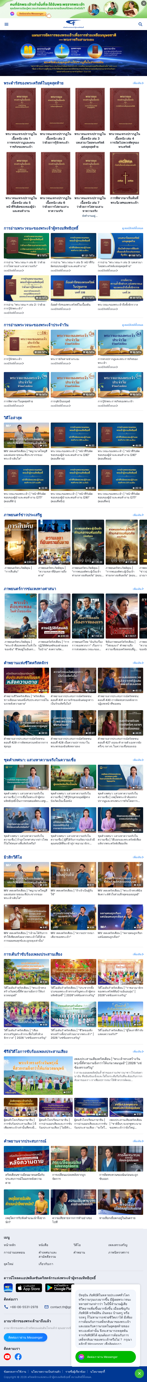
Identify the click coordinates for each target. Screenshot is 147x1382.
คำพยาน (79, 1252)
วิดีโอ (77, 1245)
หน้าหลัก (10, 1245)
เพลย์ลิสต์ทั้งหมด (13, 270)
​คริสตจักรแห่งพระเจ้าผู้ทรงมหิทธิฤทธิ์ (49, 1377)
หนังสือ (43, 1245)
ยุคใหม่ (8, 1264)
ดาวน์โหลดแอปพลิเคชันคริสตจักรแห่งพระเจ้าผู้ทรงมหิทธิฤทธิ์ (50, 1278)
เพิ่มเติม (137, 83)
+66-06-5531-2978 (24, 1307)
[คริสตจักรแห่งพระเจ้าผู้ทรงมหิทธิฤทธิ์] (73, 24)
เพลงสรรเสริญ (117, 1245)
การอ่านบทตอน (14, 1252)
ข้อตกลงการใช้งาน (15, 1371)
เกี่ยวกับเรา (46, 1264)
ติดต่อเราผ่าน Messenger (25, 1337)
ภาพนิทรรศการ (118, 1252)
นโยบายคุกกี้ (97, 1371)
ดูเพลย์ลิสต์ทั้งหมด (132, 228)
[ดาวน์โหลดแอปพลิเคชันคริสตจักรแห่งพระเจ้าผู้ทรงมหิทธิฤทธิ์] (8, 1287)
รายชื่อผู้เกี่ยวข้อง (75, 1371)
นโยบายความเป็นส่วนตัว (45, 1371)
